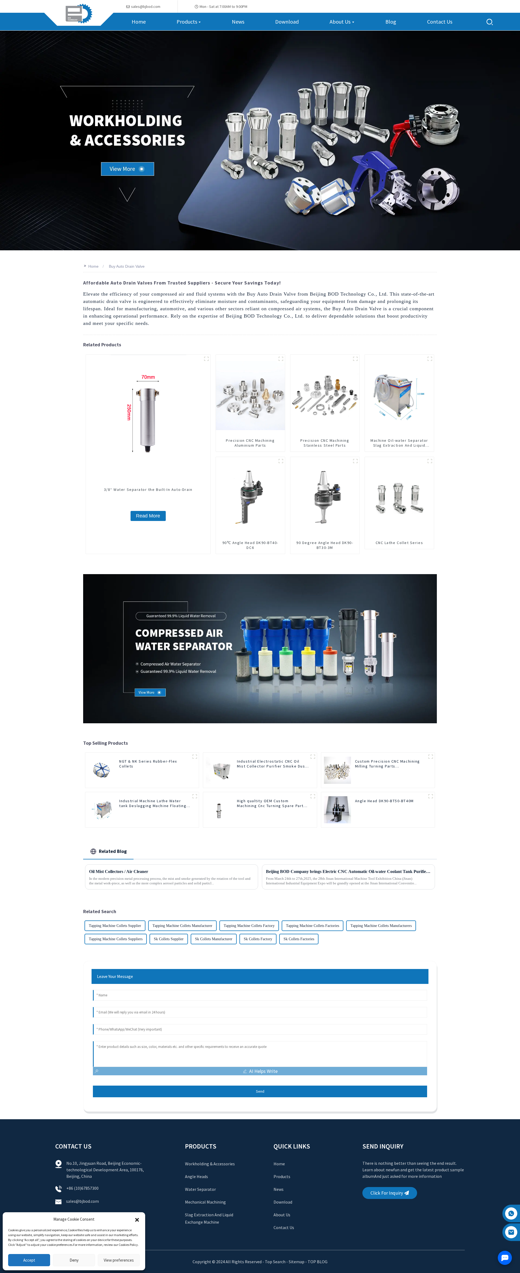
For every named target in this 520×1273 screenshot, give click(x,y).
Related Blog (113, 851)
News (279, 1189)
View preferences (119, 1260)
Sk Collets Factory (258, 939)
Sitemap (296, 1261)
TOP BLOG (317, 1261)
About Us (282, 1214)
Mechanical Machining (205, 1202)
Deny (74, 1260)
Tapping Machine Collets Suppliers (115, 939)
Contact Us (284, 1227)
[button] (137, 1219)
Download (283, 1202)
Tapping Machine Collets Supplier (115, 926)
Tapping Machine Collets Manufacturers (381, 926)
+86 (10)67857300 (82, 1188)
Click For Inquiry (386, 1193)
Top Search (275, 1261)
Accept (29, 1260)
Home (93, 266)
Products (282, 1176)
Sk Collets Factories (299, 939)
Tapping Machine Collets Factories (312, 926)
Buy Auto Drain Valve (127, 266)
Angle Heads (196, 1176)
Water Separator (200, 1189)
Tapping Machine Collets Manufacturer (182, 926)
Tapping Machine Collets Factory (249, 926)
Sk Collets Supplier (169, 939)
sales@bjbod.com (83, 1201)
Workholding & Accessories (210, 1163)
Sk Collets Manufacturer (213, 939)
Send (260, 1091)
